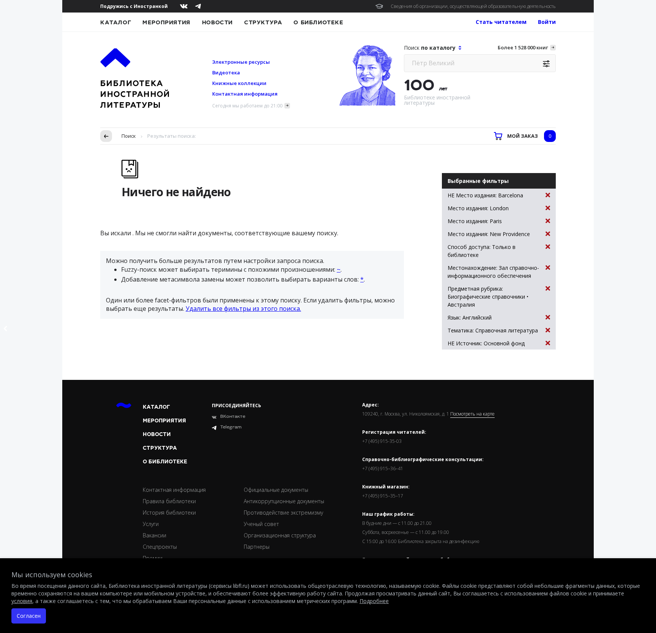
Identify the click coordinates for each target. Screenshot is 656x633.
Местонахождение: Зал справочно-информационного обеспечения (493, 271)
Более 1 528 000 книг (523, 47)
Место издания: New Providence (489, 234)
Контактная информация (245, 93)
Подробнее (374, 601)
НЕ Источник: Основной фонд (486, 343)
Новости (217, 22)
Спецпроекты (160, 546)
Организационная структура (280, 535)
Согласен (29, 615)
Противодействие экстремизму (283, 512)
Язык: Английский (470, 317)
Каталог (115, 22)
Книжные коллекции (239, 83)
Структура (263, 22)
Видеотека (226, 72)
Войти (547, 21)
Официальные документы (276, 489)
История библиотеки (169, 512)
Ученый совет (261, 524)
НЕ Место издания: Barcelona (485, 195)
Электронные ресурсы (241, 61)
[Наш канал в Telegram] (198, 6)
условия (21, 601)
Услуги (151, 524)
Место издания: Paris (475, 221)
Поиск (128, 135)
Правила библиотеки (169, 501)
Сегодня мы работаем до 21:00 (247, 105)
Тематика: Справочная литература (493, 330)
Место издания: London (478, 208)
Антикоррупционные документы (284, 501)
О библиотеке (318, 22)
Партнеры (257, 546)
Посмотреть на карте (472, 414)
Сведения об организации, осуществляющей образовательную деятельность (473, 6)
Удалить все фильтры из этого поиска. (243, 308)
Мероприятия (166, 22)
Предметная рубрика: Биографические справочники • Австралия (488, 296)
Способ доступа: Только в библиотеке (482, 250)
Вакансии (154, 535)
